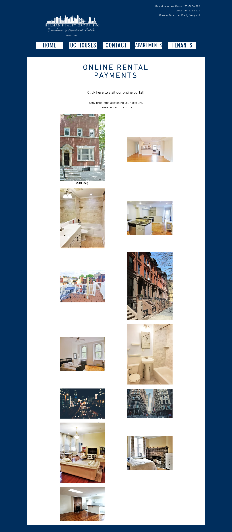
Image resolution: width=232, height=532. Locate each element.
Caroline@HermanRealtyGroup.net (179, 15)
